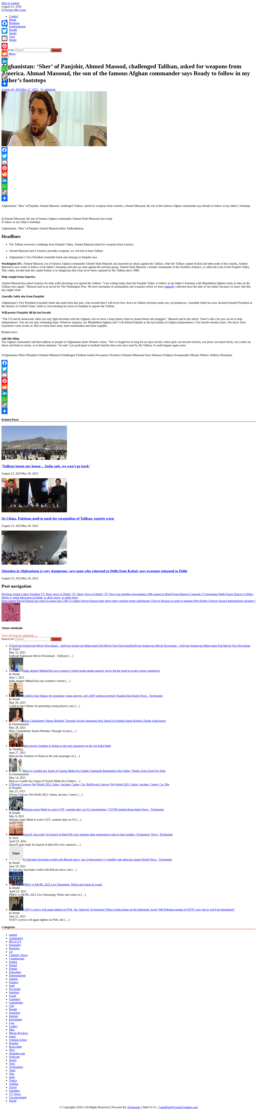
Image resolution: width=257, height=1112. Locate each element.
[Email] (128, 162)
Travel (13, 1087)
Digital (13, 968)
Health (13, 29)
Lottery (13, 1026)
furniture (14, 992)
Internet (13, 1016)
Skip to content (10, 3)
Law (11, 1022)
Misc (12, 1029)
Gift (11, 1006)
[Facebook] (128, 150)
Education (15, 972)
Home (12, 19)
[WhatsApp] (128, 186)
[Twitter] (128, 156)
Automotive (16, 938)
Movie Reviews (18, 1033)
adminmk (50, 89)
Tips (11, 1073)
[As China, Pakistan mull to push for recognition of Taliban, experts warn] (34, 511)
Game (12, 995)
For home (15, 989)
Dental (13, 965)
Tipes (12, 1070)
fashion (13, 978)
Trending (14, 1090)
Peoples (13, 1043)
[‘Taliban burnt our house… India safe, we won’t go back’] (34, 458)
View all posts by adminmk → (20, 635)
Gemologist (16, 1002)
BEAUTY (15, 941)
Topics (13, 1080)
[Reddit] (128, 174)
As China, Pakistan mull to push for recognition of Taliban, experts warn (58, 518)
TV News (15, 1094)
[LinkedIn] (128, 180)
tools (12, 1077)
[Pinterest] (128, 168)
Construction (16, 958)
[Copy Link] (128, 192)
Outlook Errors (18, 1039)
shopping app (17, 1053)
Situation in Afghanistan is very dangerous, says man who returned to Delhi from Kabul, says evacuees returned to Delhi (94, 571)
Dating (13, 961)
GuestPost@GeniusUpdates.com (178, 1107)
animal (13, 934)
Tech (12, 36)
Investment (15, 1019)
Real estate (15, 1046)
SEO (12, 1050)
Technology (16, 1067)
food (11, 985)
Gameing (14, 999)
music (12, 1036)
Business (14, 23)
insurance (14, 1012)
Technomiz (133, 1107)
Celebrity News (18, 955)
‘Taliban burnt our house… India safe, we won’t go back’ (46, 466)
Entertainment (17, 26)
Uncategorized (17, 1097)
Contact (13, 16)
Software (14, 1056)
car (11, 951)
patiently (169, 286)
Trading (13, 1083)
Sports (13, 33)
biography (15, 945)
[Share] (128, 198)
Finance (13, 982)
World (12, 40)
